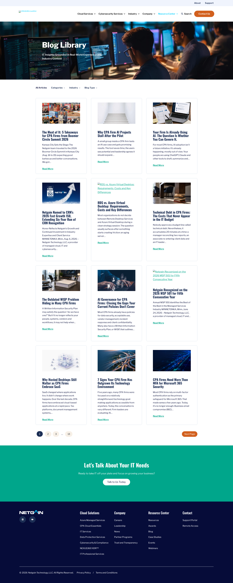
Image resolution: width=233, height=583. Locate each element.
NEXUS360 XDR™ (89, 548)
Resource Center (166, 14)
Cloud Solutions (89, 512)
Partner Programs (123, 537)
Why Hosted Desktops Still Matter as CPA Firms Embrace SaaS (59, 383)
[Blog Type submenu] (96, 87)
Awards (152, 526)
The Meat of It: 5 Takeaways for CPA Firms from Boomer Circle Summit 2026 (60, 135)
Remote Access (190, 526)
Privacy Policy (84, 572)
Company (148, 14)
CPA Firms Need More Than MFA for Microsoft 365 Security (170, 383)
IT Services (85, 531)
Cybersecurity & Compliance (94, 542)
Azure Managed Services (92, 520)
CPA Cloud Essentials (90, 526)
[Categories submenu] (64, 87)
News (117, 531)
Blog (150, 531)
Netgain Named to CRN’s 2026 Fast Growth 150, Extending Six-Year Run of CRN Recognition (59, 217)
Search (187, 14)
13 (69, 434)
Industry (132, 14)
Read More (47, 168)
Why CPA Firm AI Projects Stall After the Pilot (114, 133)
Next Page (189, 434)
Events (151, 542)
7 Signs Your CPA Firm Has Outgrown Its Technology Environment (115, 383)
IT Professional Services (92, 554)
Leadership (120, 526)
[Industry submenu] (79, 87)
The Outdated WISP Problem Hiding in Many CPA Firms (60, 301)
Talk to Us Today (116, 482)
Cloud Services (85, 14)
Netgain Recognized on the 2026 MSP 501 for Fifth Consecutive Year (170, 293)
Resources (153, 520)
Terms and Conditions (106, 572)
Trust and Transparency (126, 542)
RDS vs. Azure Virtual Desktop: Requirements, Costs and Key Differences (115, 206)
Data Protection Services (92, 537)
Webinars (153, 548)
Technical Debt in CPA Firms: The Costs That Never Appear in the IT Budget (171, 215)
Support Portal (190, 520)
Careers (118, 520)
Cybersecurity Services (111, 14)
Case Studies (154, 537)
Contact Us (204, 14)
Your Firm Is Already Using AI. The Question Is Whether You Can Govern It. (171, 135)
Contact (187, 512)
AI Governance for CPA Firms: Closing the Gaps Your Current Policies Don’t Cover (116, 303)
